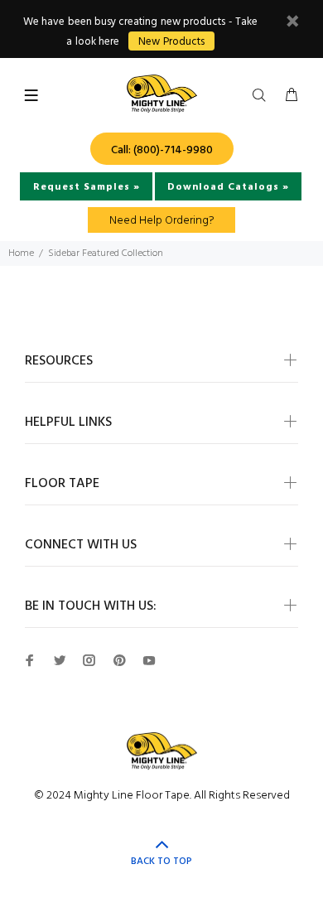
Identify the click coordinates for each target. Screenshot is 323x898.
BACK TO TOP (161, 861)
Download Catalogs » (228, 187)
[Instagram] (89, 660)
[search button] (262, 96)
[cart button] (291, 96)
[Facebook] (30, 660)
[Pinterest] (119, 660)
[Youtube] (149, 660)
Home (21, 253)
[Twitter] (59, 660)
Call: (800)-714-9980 (162, 150)
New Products (171, 42)
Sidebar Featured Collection (105, 253)
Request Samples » (86, 187)
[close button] (292, 23)
